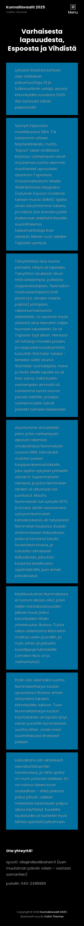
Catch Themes (54, 916)
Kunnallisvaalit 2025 (25, 7)
